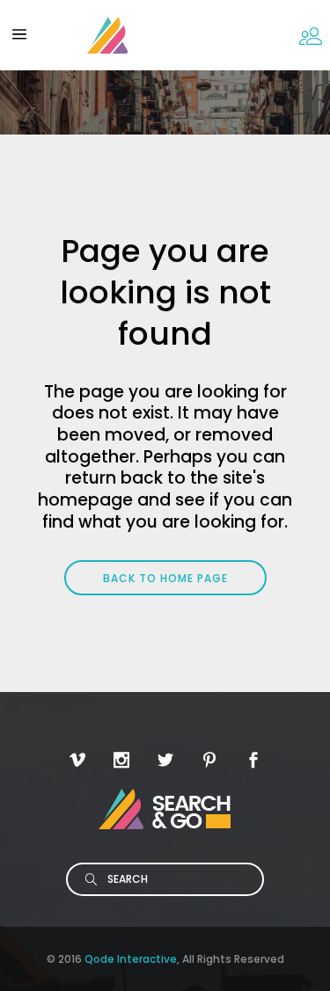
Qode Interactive (130, 958)
